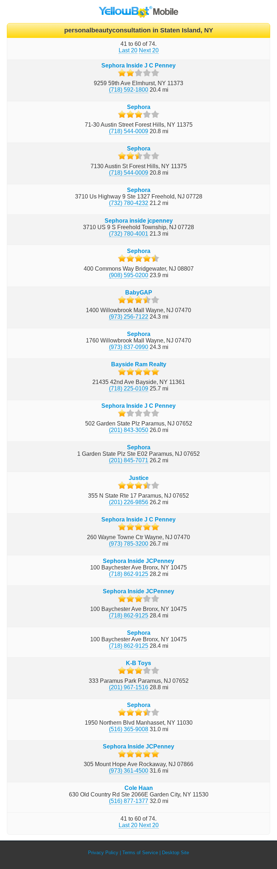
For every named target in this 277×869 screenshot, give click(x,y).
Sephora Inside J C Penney (138, 65)
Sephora (138, 107)
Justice (139, 478)
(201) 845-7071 (128, 460)
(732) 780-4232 (128, 203)
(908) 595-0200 (128, 275)
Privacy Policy (103, 852)
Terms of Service (140, 852)
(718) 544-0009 (128, 131)
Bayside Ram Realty (138, 364)
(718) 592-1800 (128, 90)
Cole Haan (138, 788)
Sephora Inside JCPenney (138, 561)
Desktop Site (175, 852)
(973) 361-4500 (128, 771)
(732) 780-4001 (128, 234)
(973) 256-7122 (128, 317)
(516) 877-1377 (128, 801)
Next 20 (149, 50)
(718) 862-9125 (128, 574)
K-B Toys (138, 663)
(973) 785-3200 (128, 544)
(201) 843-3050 (128, 430)
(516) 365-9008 (128, 729)
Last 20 (128, 50)
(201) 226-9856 (128, 502)
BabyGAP (138, 292)
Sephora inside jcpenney (139, 221)
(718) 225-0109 (128, 388)
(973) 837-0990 (128, 347)
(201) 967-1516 (128, 687)
